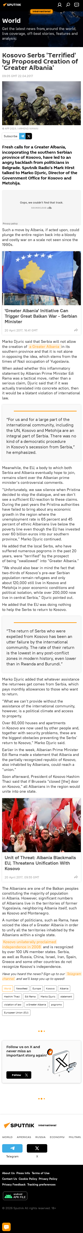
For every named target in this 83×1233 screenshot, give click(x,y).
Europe (37, 988)
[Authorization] (59, 4)
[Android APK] (15, 1196)
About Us (8, 1173)
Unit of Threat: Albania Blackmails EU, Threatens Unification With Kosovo (40, 863)
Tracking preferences (41, 1184)
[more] (76, 330)
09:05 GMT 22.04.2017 (17, 76)
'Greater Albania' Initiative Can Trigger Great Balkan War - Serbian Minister (41, 316)
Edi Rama (30, 996)
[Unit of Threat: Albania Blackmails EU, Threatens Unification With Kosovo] (41, 825)
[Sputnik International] (12, 6)
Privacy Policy (48, 1179)
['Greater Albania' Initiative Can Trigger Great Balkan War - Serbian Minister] (41, 278)
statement (66, 996)
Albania (64, 988)
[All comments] (6, 1227)
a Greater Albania (44, 346)
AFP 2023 (10, 128)
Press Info (23, 1173)
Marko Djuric (48, 996)
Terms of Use (41, 1173)
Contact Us (9, 1179)
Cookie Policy (28, 1179)
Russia (40, 1137)
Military (75, 1137)
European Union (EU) (16, 1012)
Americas (24, 1137)
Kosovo (50, 988)
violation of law (12, 1004)
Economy (57, 1137)
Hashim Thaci (12, 996)
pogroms (56, 1004)
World (7, 988)
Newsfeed (21, 988)
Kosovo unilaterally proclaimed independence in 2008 (29, 944)
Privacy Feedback (14, 1184)
